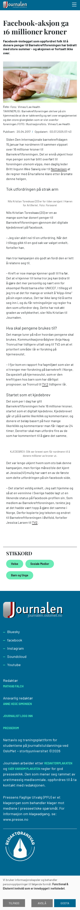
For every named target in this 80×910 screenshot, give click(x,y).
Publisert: (9, 131)
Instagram (15, 648)
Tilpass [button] (14, 903)
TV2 (35, 522)
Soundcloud (16, 656)
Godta (65, 903)
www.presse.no (15, 819)
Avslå (42, 903)
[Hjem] (15, 5)
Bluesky (13, 631)
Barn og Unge (19, 575)
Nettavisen (59, 169)
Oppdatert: (42, 131)
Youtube (14, 664)
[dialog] (40, 893)
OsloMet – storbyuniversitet (25, 751)
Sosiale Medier (39, 563)
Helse (14, 563)
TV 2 (45, 384)
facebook (14, 640)
